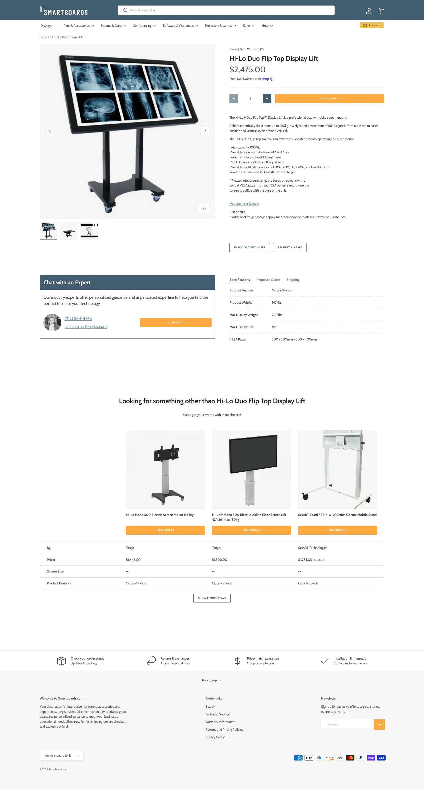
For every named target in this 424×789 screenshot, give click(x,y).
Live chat (175, 322)
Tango (233, 49)
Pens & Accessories (76, 26)
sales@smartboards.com (86, 326)
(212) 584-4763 (78, 318)
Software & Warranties (178, 26)
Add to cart (329, 98)
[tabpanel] (306, 315)
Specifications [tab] (239, 280)
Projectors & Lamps (218, 26)
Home (43, 37)
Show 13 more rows (212, 598)
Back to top (210, 680)
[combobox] (226, 10)
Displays (46, 26)
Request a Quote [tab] (268, 280)
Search (210, 707)
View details (165, 530)
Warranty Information (220, 722)
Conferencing (142, 26)
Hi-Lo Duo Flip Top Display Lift (66, 37)
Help (265, 26)
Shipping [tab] (293, 280)
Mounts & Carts (111, 26)
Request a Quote (290, 247)
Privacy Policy (215, 737)
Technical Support (217, 714)
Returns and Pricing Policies (224, 730)
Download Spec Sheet (249, 247)
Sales (246, 26)
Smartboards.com (58, 769)
